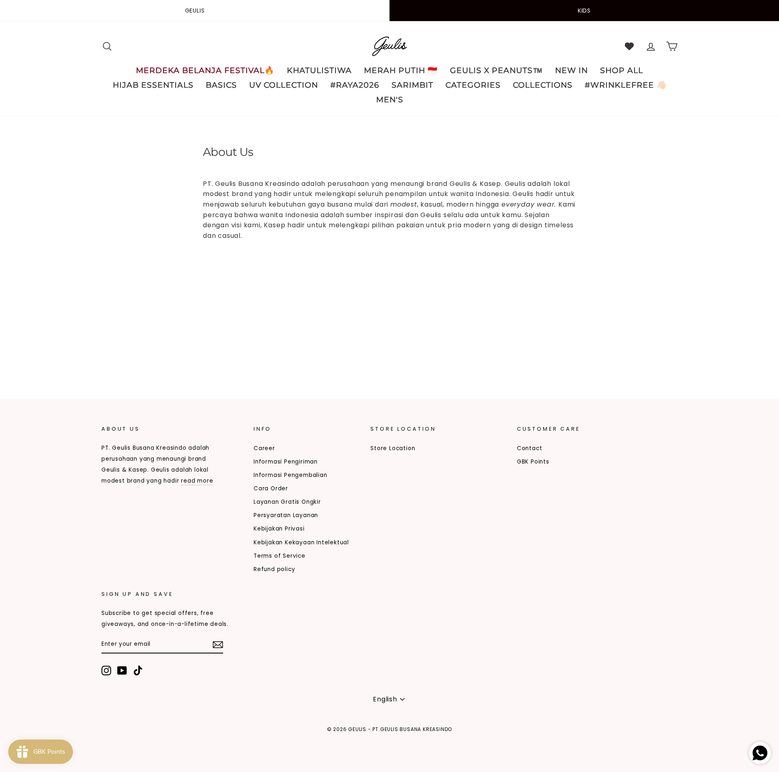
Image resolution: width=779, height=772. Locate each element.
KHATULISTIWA (319, 70)
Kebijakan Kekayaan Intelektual (301, 542)
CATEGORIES (473, 85)
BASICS (221, 85)
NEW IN (571, 70)
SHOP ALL (621, 70)
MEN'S (389, 99)
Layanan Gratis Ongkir (287, 502)
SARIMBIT (412, 85)
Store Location (392, 448)
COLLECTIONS (542, 85)
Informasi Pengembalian (290, 475)
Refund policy (274, 569)
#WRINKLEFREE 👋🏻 (626, 85)
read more (197, 481)
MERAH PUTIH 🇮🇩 (401, 70)
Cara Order (271, 488)
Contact (529, 448)
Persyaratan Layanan (286, 515)
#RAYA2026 (354, 85)
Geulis (195, 10)
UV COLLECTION (283, 85)
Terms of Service (280, 556)
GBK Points (533, 462)
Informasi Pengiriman (286, 462)
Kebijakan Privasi (279, 529)
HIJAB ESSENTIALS (153, 85)
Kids (584, 10)
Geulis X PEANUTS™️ (496, 70)
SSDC (143, 742)
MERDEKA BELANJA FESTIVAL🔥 (205, 70)
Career (264, 448)
